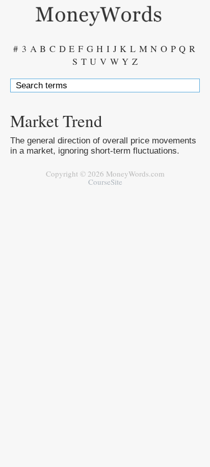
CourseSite (105, 182)
